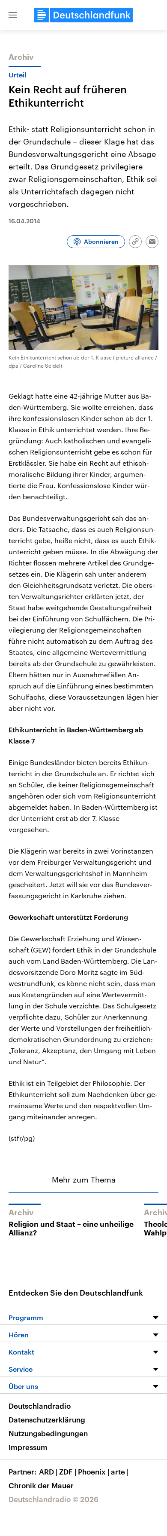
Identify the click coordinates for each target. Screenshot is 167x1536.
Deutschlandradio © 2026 (53, 1499)
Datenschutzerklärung (47, 1419)
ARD (48, 1471)
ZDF (67, 1471)
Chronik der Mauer (41, 1485)
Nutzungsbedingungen (48, 1433)
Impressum (28, 1447)
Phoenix (93, 1471)
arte (119, 1471)
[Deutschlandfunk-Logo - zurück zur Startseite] (83, 15)
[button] (13, 15)
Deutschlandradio (40, 1405)
